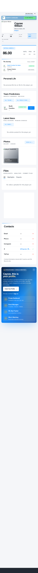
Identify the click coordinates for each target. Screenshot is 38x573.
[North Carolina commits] (6, 108)
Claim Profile (30, 17)
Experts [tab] (19, 177)
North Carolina (11, 107)
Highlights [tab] (10, 177)
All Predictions (23, 100)
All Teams (9, 100)
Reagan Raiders (11, 69)
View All (29, 142)
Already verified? (10, 293)
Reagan (16, 30)
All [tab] (4, 177)
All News (8, 124)
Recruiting (29, 13)
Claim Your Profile (11, 289)
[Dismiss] (34, 269)
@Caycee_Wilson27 (25, 249)
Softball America (9, 48)
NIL (35, 13)
